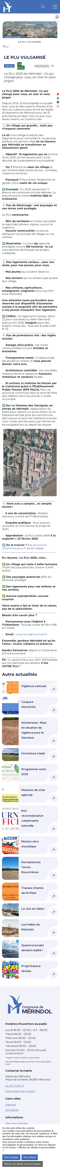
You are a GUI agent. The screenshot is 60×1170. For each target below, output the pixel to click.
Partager (42, 65)
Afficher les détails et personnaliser (22, 1164)
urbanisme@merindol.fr (31, 634)
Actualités (12, 1110)
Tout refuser (29, 1157)
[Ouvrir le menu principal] (55, 7)
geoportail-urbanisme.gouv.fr (25, 546)
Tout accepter (11, 1157)
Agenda (10, 1104)
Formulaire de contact (20, 1091)
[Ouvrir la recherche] (43, 6)
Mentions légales (16, 1123)
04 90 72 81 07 (14, 1085)
